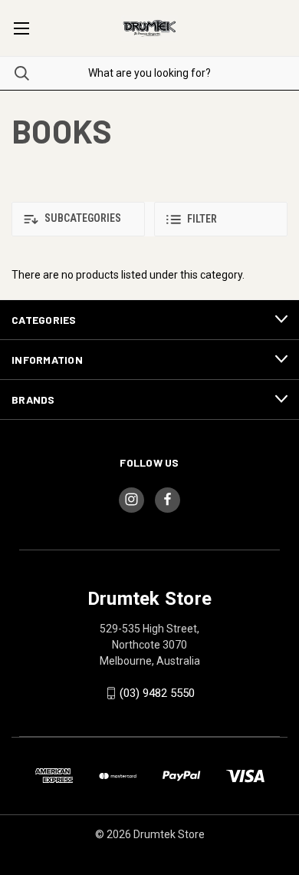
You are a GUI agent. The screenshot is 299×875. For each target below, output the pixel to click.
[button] (78, 219)
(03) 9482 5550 (157, 693)
